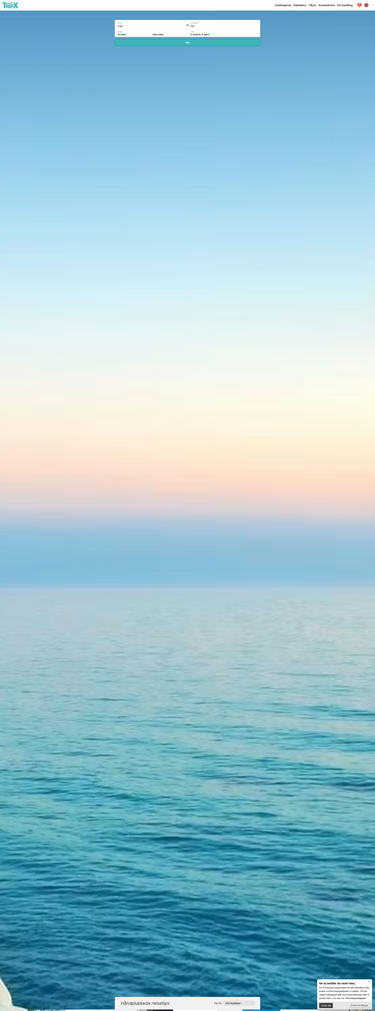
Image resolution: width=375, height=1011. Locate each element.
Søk (187, 42)
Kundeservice (326, 5)
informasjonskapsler (355, 998)
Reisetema (300, 5)
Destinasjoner (283, 5)
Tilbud (312, 5)
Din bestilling (345, 5)
